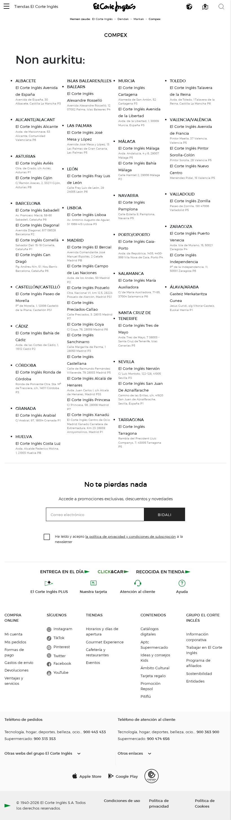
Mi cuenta (14, 634)
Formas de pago (14, 652)
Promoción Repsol (151, 686)
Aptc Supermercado (154, 645)
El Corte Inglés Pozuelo (88, 287)
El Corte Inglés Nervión (139, 368)
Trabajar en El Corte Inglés (204, 650)
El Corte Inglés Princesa (88, 399)
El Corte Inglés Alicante (36, 126)
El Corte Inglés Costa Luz (38, 443)
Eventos (93, 662)
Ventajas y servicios (14, 681)
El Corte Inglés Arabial (35, 415)
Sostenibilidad (199, 673)
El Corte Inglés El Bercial (89, 247)
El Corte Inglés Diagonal (37, 225)
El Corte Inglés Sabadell (37, 210)
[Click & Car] (113, 571)
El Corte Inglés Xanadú (88, 414)
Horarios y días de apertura (102, 631)
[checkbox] (47, 537)
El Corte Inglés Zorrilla (190, 201)
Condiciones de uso (122, 800)
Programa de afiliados (198, 663)
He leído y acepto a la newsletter (119, 539)
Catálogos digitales (150, 631)
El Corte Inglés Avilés (34, 163)
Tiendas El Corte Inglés (36, 6)
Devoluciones (16, 670)
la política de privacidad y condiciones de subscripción (130, 536)
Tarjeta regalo (153, 676)
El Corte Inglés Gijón (33, 177)
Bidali (165, 514)
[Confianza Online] (152, 776)
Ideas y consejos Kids (155, 658)
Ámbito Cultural (155, 668)
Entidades (195, 681)
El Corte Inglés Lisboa (86, 214)
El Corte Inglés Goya (85, 324)
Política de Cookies (205, 803)
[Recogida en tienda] (163, 571)
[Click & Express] (65, 571)
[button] (6, 6)
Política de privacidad (159, 803)
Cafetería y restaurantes (97, 652)
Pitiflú (146, 696)
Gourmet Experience (105, 642)
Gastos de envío (19, 662)
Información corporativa (197, 637)
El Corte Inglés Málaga (138, 148)
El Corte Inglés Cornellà (37, 240)
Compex (115, 35)
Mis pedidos (15, 642)
